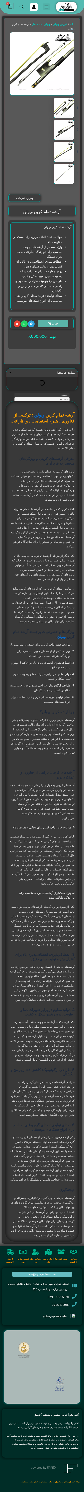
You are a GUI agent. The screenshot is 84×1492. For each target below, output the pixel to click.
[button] (46, 6)
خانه (72, 24)
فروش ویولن (60, 24)
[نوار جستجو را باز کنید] (22, 7)
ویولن (39, 415)
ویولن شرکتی (24, 198)
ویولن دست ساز (41, 24)
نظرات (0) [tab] (63, 399)
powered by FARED (43, 1467)
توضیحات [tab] (64, 395)
